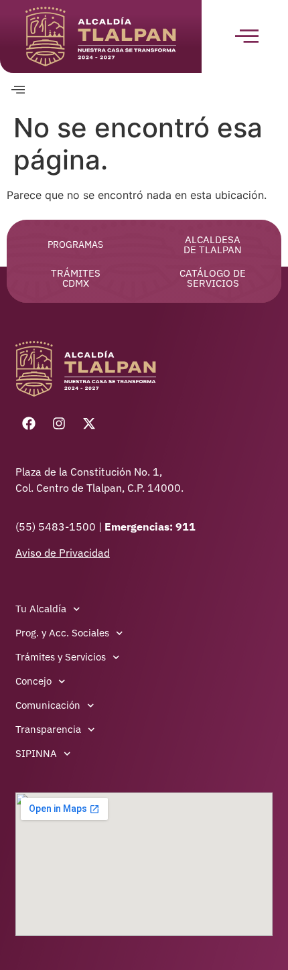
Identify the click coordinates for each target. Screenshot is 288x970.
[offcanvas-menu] (18, 90)
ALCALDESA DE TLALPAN (213, 244)
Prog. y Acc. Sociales (62, 632)
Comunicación (47, 705)
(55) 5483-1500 (56, 526)
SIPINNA (36, 753)
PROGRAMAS (75, 244)
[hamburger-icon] (245, 36)
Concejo (33, 681)
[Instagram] (59, 423)
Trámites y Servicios (60, 656)
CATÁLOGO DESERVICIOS (212, 278)
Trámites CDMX (75, 278)
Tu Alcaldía (40, 608)
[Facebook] (28, 423)
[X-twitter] (89, 423)
